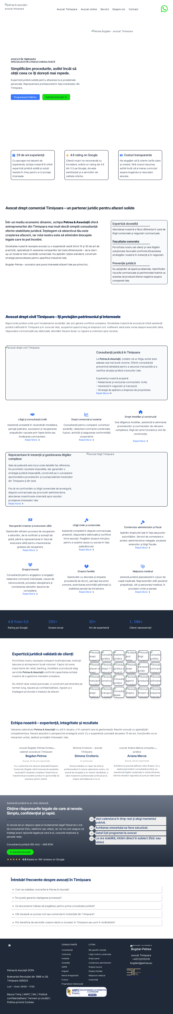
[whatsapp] (164, 9)
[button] (25, 97)
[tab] (86, 889)
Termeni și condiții (38, 998)
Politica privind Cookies (20, 1002)
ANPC (26, 994)
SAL (34, 994)
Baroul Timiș (14, 994)
